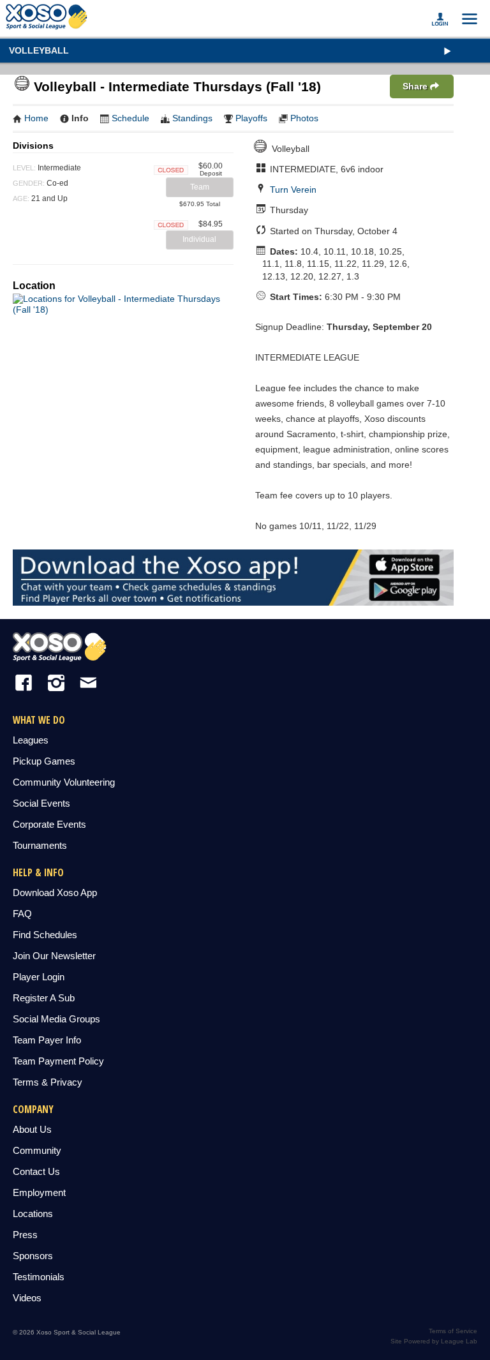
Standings (192, 118)
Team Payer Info (47, 1040)
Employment (39, 1192)
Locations (33, 1213)
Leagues (30, 740)
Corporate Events (49, 824)
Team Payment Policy (58, 1061)
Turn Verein (293, 189)
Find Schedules (45, 934)
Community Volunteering (64, 782)
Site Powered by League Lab (433, 1341)
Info (80, 118)
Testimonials (38, 1276)
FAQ (22, 913)
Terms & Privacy (47, 1082)
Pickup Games (44, 761)
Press (25, 1234)
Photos (304, 118)
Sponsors (33, 1255)
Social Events (41, 803)
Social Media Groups (56, 1018)
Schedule (130, 118)
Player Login (38, 976)
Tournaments (40, 845)
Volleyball (39, 50)
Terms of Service (453, 1330)
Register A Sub (44, 997)
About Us (32, 1129)
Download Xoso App (55, 892)
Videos (27, 1297)
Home (36, 118)
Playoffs (251, 118)
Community (37, 1150)
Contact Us (36, 1171)
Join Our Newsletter (54, 955)
